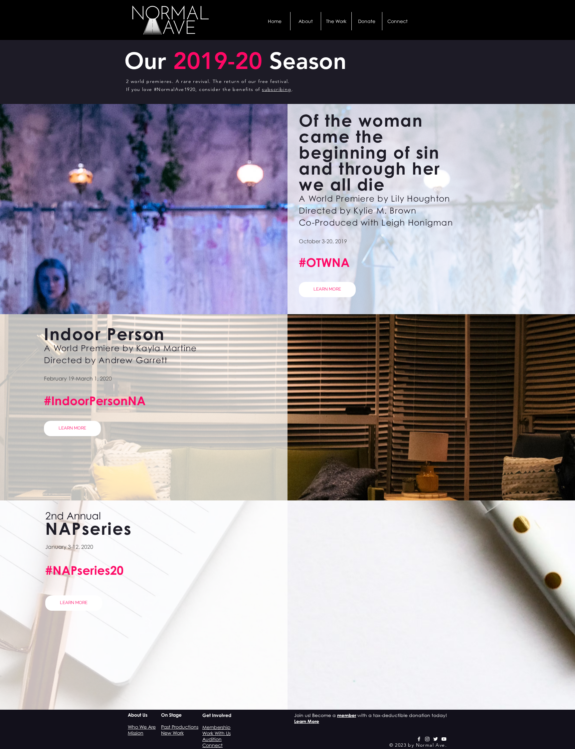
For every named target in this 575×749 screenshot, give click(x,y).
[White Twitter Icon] (436, 739)
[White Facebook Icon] (419, 739)
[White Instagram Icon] (427, 739)
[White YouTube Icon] (444, 739)
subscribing (276, 89)
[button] (305, 21)
